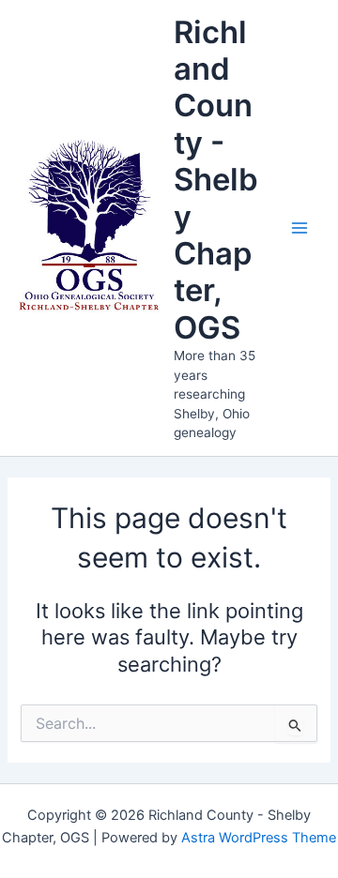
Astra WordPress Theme (258, 837)
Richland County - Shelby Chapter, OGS (216, 179)
